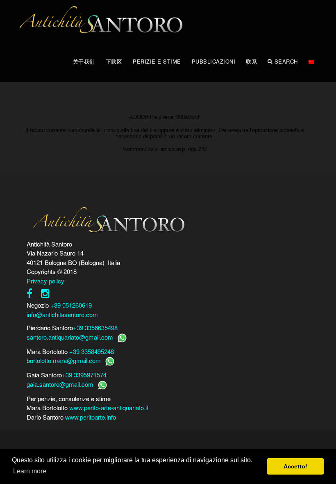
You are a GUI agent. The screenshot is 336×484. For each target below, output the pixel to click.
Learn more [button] (29, 471)
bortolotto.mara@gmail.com (64, 360)
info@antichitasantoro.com (62, 314)
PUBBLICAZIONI (214, 61)
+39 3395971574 (84, 374)
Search (286, 61)
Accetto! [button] (295, 466)
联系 (251, 61)
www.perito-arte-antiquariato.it (108, 407)
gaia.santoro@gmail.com (60, 384)
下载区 (114, 61)
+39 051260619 (71, 305)
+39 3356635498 (95, 327)
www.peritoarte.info (90, 417)
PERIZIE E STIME (157, 61)
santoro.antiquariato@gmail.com (70, 337)
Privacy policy (45, 280)
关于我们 (84, 61)
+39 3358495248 (91, 351)
